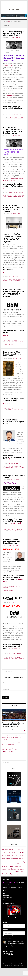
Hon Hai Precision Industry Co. (15, 862)
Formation (5, 281)
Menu (15, 2)
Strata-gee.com (14, 9)
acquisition (11, 657)
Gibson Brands (5, 860)
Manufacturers (6, 277)
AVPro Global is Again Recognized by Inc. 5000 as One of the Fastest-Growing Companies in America (13, 749)
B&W (10, 117)
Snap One (12, 871)
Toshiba (17, 874)
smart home (4, 871)
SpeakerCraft (13, 874)
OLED (7, 866)
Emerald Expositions (16, 858)
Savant (20, 869)
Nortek (4, 866)
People (15, 340)
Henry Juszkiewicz (5, 862)
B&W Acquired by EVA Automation (12, 599)
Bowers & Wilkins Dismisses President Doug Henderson (12, 541)
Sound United (6, 874)
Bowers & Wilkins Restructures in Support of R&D (13, 421)
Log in (4, 893)
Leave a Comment (17, 213)
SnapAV (8, 871)
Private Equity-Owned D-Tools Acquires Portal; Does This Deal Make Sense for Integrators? (13, 737)
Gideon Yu (20, 118)
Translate (14, 935)
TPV (17, 120)
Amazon (10, 849)
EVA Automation (11, 95)
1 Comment (18, 37)
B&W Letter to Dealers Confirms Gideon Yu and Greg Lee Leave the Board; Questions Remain (13, 293)
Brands (10, 276)
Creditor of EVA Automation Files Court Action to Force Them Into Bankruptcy (13, 130)
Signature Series (16, 281)
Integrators (6, 116)
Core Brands (16, 855)
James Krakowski (9, 344)
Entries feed (6, 895)
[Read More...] (21, 730)
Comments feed (7, 897)
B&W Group (14, 530)
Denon (8, 858)
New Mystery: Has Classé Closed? (14, 476)
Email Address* (6, 689)
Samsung (22, 467)
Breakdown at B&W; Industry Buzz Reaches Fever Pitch (13, 354)
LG (13, 864)
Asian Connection (13, 114)
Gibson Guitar (12, 860)
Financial (19, 114)
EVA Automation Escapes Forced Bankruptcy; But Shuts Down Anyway (13, 33)
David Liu (11, 410)
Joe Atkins (21, 658)
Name (3, 682)
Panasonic (16, 866)
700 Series (11, 279)
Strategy (20, 116)
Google (17, 860)
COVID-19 (22, 856)
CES (8, 856)
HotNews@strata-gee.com (15, 887)
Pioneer (9, 869)
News (16, 116)
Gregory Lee (16, 467)
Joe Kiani (10, 864)
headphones (21, 860)
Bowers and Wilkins (7, 280)
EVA (10, 118)
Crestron (4, 858)
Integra (6, 864)
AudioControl (21, 849)
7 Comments (18, 358)
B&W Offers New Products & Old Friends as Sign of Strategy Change (13, 208)
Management (12, 116)
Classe (8, 531)
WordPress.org (7, 899)
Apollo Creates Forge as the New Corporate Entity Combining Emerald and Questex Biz (13, 724)
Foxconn (22, 858)
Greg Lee (13, 412)
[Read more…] (6, 111)
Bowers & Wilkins (9, 65)
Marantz (15, 864)
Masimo (19, 864)
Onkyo (11, 866)
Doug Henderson (14, 531)
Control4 (11, 856)
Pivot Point (16, 529)
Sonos (17, 871)
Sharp (23, 869)
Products (16, 277)
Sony (21, 871)
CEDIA (15, 852)
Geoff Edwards (12, 343)
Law (14, 192)
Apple (15, 849)
